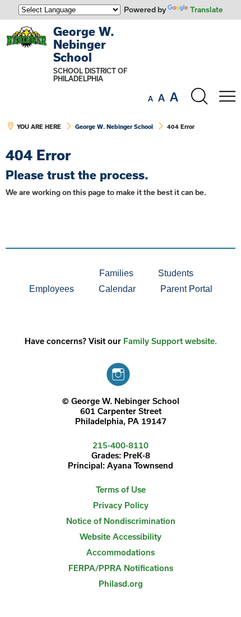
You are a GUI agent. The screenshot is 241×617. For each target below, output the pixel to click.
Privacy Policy (121, 505)
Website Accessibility (120, 536)
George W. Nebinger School (83, 44)
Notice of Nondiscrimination (120, 521)
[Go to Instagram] (118, 371)
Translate (206, 9)
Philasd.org (121, 583)
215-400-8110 (120, 445)
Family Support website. (170, 341)
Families (116, 273)
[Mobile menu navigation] (227, 96)
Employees (51, 289)
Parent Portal (186, 289)
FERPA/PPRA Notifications (120, 568)
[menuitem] (48, 273)
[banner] (120, 83)
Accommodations (120, 552)
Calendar (117, 289)
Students (175, 273)
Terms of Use (121, 489)
